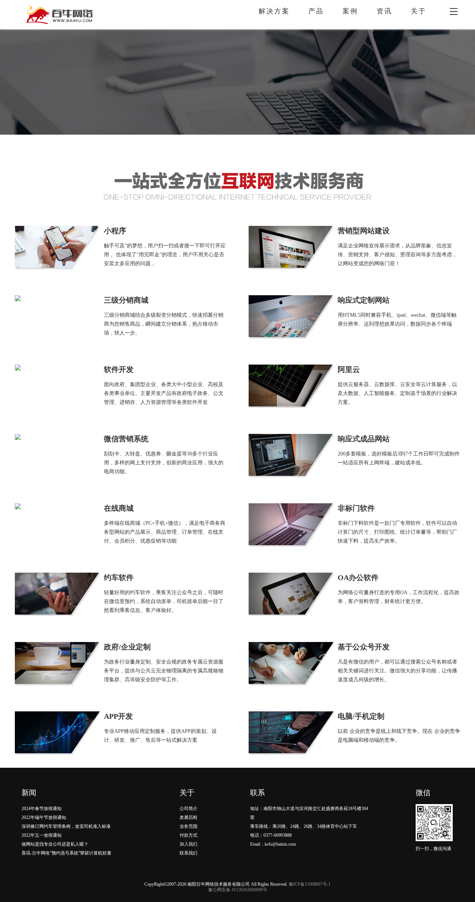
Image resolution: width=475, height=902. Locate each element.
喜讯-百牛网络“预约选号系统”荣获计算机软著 (66, 853)
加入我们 (188, 844)
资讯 (384, 11)
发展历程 (188, 817)
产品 (316, 11)
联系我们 (188, 853)
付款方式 (188, 835)
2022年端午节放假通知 (44, 817)
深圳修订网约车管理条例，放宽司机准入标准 (66, 826)
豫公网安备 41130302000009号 (237, 890)
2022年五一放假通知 (42, 835)
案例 (350, 11)
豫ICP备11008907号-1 (310, 884)
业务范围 (188, 826)
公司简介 (188, 808)
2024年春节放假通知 (42, 808)
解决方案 (274, 11)
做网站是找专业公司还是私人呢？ (55, 844)
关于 (418, 11)
